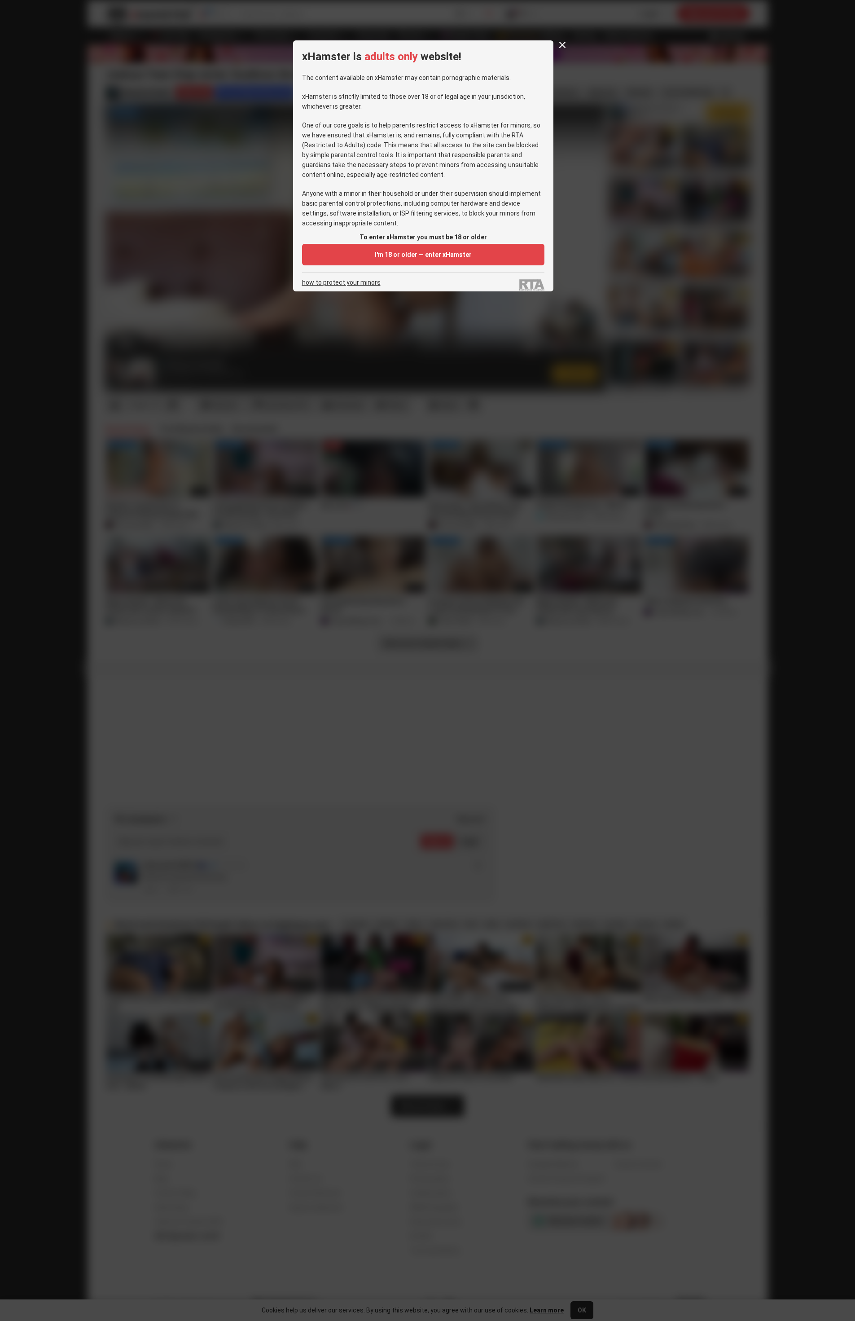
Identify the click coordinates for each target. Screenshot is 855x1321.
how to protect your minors (341, 282)
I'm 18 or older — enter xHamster (423, 254)
